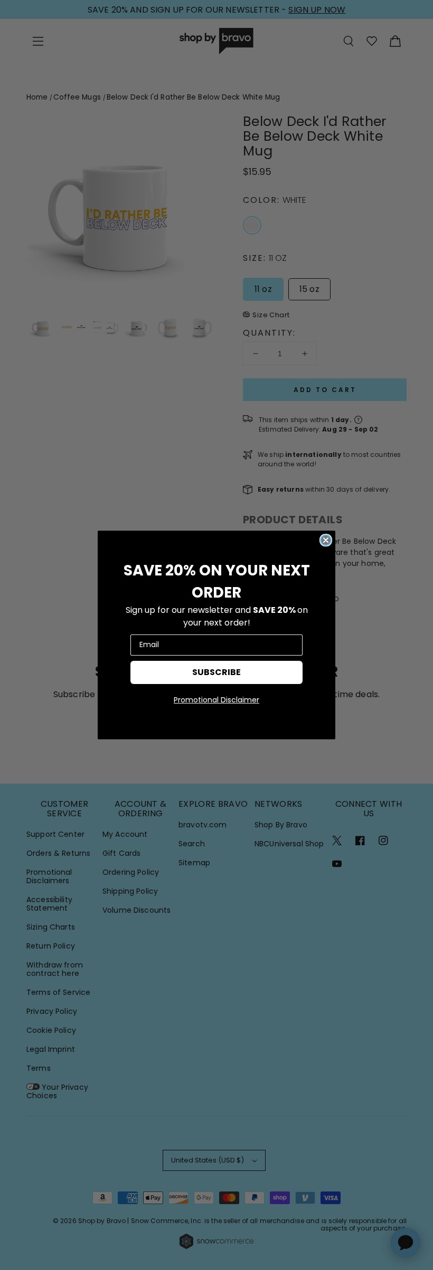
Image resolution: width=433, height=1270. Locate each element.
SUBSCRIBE (216, 672)
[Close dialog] (326, 540)
